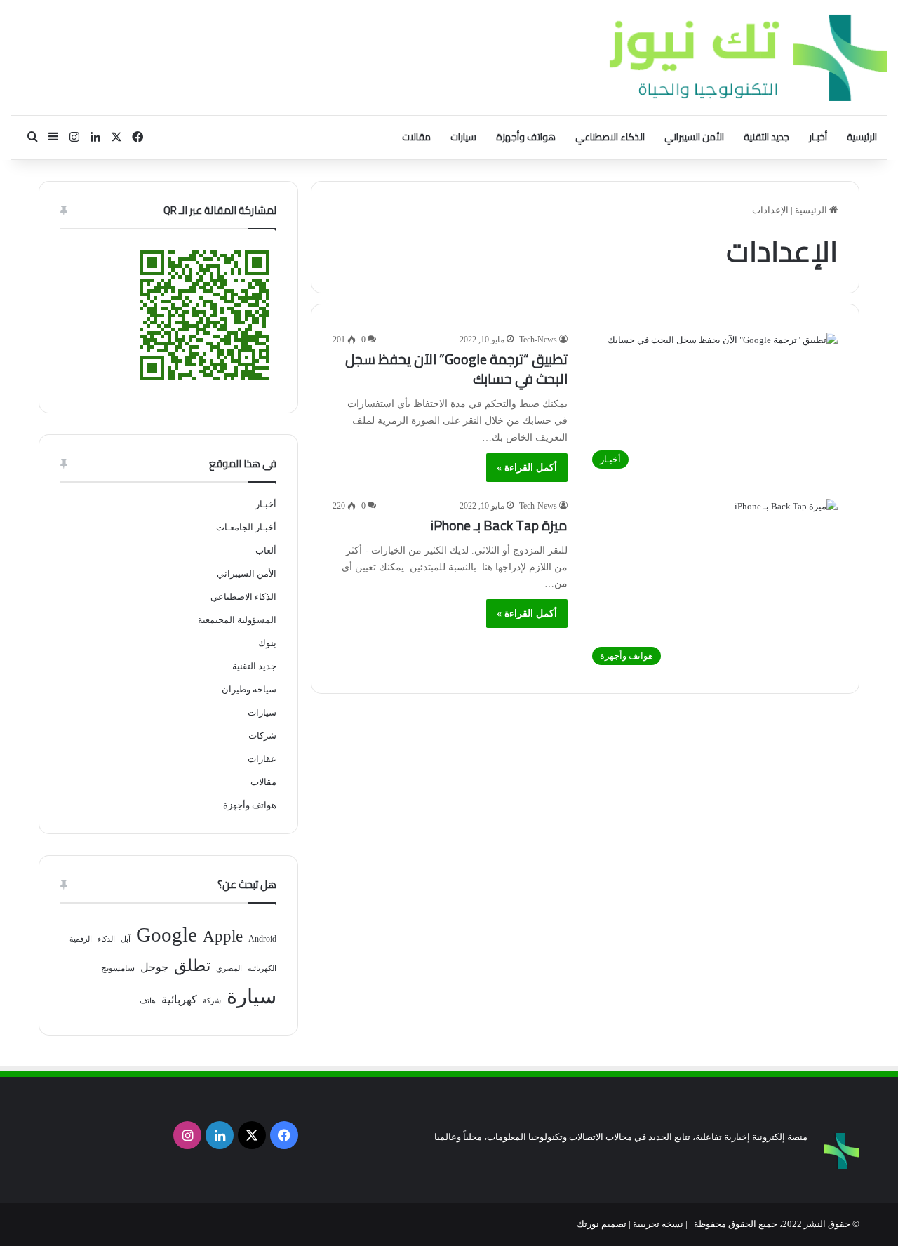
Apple (223, 936)
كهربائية (179, 999)
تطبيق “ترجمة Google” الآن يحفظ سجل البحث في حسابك (456, 368)
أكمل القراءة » (527, 467)
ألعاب (265, 550)
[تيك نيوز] (748, 57)
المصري (229, 968)
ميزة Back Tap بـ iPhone (499, 525)
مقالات (416, 137)
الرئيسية (862, 137)
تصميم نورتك (601, 1224)
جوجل (154, 967)
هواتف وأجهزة (526, 137)
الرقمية (80, 939)
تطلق (192, 965)
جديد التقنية (766, 137)
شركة (212, 1001)
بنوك (267, 643)
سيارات (463, 137)
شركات (262, 735)
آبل (125, 939)
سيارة (251, 996)
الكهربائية (262, 968)
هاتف (148, 1001)
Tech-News (538, 339)
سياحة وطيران (249, 689)
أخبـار (818, 137)
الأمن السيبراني (694, 137)
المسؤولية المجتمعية (237, 620)
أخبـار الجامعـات (246, 527)
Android (262, 939)
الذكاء (106, 939)
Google (166, 934)
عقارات (262, 758)
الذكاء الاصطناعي (610, 137)
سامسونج (118, 968)
